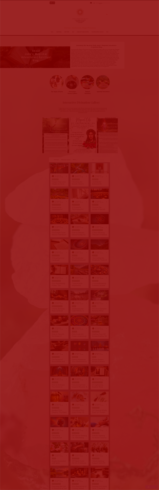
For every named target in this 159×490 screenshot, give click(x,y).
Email (60, 481)
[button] (106, 472)
